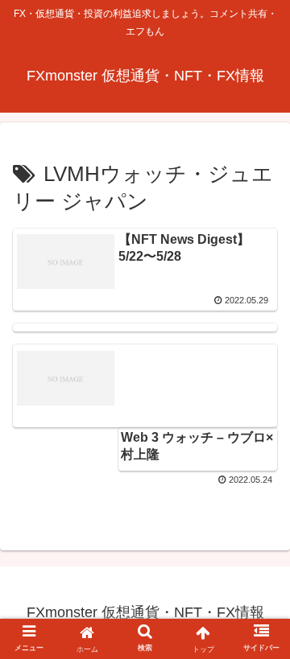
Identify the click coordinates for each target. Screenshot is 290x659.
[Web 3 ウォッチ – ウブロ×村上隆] (145, 327)
